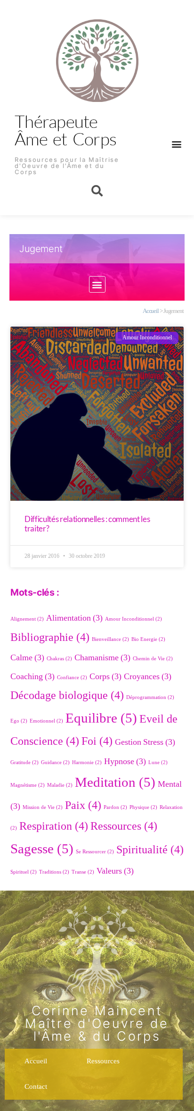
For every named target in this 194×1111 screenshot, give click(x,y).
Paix (83, 805)
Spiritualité (150, 849)
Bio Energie (148, 639)
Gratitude (24, 762)
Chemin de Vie (153, 659)
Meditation (115, 782)
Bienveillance (110, 639)
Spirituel (23, 872)
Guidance (55, 762)
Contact (35, 1086)
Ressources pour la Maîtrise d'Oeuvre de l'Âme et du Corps (67, 166)
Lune (158, 762)
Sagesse (41, 849)
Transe (83, 872)
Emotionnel (46, 721)
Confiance (72, 677)
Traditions (54, 872)
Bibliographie (49, 637)
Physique (143, 807)
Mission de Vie (43, 807)
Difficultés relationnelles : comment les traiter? (87, 523)
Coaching (32, 676)
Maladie (60, 785)
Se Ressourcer (95, 852)
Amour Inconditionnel (133, 619)
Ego (18, 721)
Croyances (147, 676)
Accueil (151, 311)
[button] (176, 144)
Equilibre (101, 718)
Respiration (53, 826)
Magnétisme (27, 785)
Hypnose (125, 761)
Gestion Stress (145, 742)
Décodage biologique (67, 695)
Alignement (27, 619)
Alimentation (74, 618)
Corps (105, 676)
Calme (27, 657)
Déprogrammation (150, 697)
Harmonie (87, 762)
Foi (97, 741)
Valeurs (115, 871)
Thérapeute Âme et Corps (65, 129)
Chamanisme (102, 657)
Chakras (59, 659)
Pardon (115, 807)
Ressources (123, 826)
